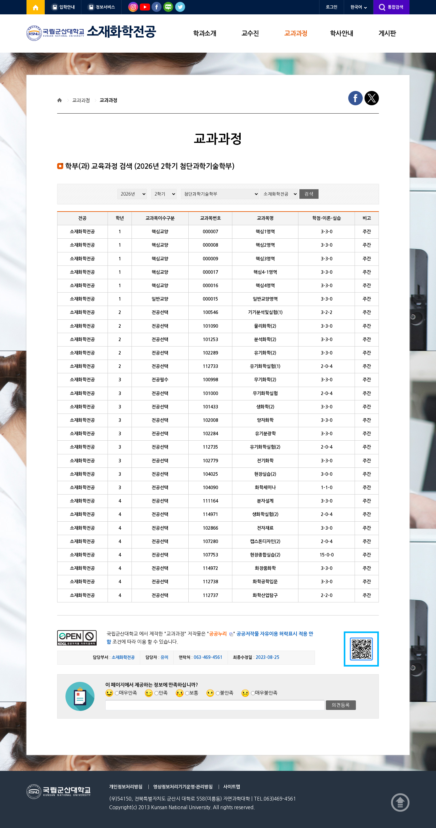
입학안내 (67, 7)
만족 (163, 692)
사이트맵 (231, 787)
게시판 (387, 33)
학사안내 (341, 33)
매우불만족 (266, 692)
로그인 (331, 7)
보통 (193, 692)
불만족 (226, 692)
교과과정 (295, 33)
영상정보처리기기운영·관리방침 (183, 787)
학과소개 (204, 33)
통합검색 (395, 7)
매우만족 (128, 692)
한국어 (356, 7)
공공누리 (218, 633)
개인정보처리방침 (125, 787)
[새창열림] (35, 7)
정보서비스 (105, 7)
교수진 (250, 33)
